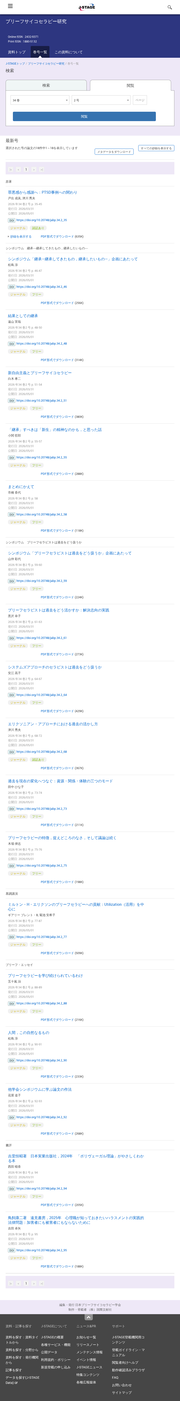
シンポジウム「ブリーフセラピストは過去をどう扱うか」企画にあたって (70, 553)
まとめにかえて (21, 486)
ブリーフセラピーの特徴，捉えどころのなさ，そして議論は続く (62, 837)
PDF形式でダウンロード (57, 236)
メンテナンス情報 (89, 1352)
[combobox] (40, 100)
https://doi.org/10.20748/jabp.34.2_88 (41, 1003)
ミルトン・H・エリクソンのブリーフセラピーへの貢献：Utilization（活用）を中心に (76, 907)
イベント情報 (86, 1359)
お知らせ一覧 (86, 1337)
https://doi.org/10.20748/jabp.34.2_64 (41, 695)
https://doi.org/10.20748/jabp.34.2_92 (41, 1117)
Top (89, 1317)
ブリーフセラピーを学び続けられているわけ (45, 975)
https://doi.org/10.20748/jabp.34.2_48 (41, 343)
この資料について (69, 52)
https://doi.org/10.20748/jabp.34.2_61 (41, 638)
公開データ (49, 1352)
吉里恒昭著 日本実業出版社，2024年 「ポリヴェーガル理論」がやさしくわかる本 (76, 1158)
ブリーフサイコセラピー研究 (46, 63)
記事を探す (14, 1370)
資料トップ (17, 52)
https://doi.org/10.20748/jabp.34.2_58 (41, 514)
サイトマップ (122, 1392)
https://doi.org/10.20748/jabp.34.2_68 (41, 751)
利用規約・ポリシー (56, 1359)
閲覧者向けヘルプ (125, 1362)
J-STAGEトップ (15, 63)
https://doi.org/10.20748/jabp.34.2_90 (41, 1060)
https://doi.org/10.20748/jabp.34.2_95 (41, 1250)
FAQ (115, 1377)
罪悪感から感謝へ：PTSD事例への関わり (42, 192)
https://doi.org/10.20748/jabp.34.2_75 (41, 865)
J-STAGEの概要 (52, 1337)
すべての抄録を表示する (156, 148)
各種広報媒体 (86, 1382)
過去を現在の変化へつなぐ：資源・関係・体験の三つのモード (60, 780)
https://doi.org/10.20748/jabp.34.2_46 (41, 286)
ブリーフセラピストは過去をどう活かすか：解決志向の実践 (58, 610)
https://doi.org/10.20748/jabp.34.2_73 (41, 808)
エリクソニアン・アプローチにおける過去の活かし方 (53, 723)
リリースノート (87, 1344)
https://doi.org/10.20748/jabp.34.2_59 (41, 581)
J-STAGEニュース (89, 1367)
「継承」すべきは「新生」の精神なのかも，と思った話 (55, 429)
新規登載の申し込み (56, 1367)
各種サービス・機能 (56, 1344)
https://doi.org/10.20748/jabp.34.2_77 (41, 937)
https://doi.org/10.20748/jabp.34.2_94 (41, 1188)
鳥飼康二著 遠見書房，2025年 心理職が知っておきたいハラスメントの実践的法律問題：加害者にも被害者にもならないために (76, 1220)
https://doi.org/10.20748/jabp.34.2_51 (41, 400)
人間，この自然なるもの (28, 1032)
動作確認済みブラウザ (128, 1370)
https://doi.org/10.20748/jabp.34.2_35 (41, 220)
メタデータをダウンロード (114, 152)
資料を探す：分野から (22, 1349)
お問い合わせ (122, 1385)
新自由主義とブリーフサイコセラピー (40, 372)
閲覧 (130, 85)
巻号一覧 (40, 52)
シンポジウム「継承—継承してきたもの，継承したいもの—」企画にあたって (73, 258)
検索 (46, 85)
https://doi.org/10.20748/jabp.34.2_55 (41, 457)
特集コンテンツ (87, 1374)
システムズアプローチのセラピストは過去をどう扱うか (55, 667)
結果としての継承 (23, 315)
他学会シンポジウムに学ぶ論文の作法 (40, 1089)
